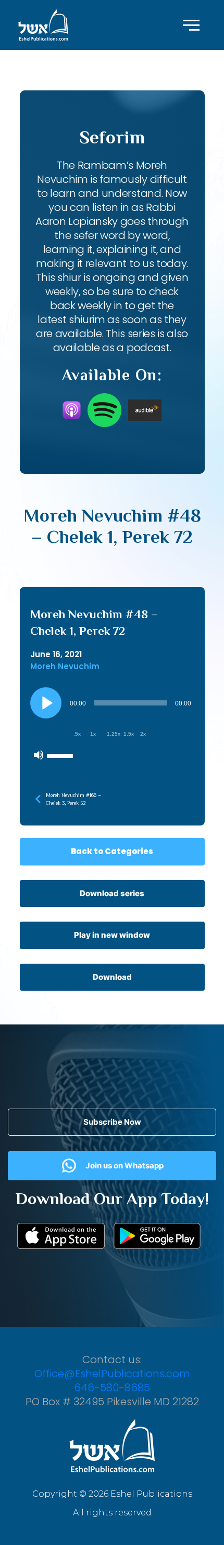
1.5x (128, 734)
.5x (77, 734)
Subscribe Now (112, 1122)
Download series (112, 893)
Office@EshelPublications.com (112, 1373)
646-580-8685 (112, 1387)
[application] (112, 726)
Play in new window (112, 935)
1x (93, 734)
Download (112, 977)
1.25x (113, 734)
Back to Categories (112, 851)
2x (143, 734)
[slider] (61, 754)
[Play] (45, 702)
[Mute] (38, 755)
